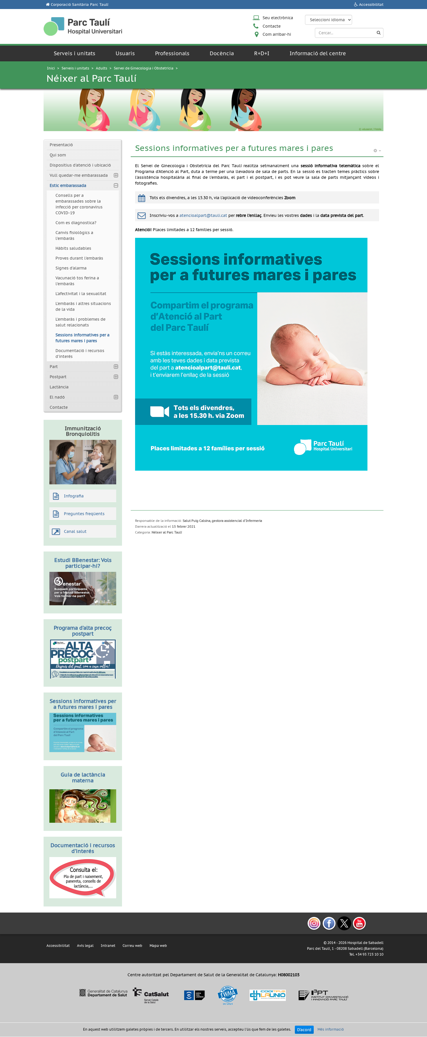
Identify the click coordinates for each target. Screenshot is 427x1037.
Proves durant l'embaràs (79, 258)
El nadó (57, 397)
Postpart (58, 376)
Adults (101, 68)
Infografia (74, 496)
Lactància (59, 387)
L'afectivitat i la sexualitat (80, 293)
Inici (51, 68)
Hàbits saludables (73, 248)
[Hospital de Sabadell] (83, 26)
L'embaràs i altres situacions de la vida (83, 306)
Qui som (58, 155)
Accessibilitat (371, 4)
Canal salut (75, 531)
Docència (222, 53)
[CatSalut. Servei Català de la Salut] (124, 995)
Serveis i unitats (74, 53)
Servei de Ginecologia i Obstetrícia (143, 68)
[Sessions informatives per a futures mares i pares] (82, 732)
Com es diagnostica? (75, 222)
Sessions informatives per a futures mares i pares (82, 337)
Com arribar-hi (277, 34)
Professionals (172, 53)
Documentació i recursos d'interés (79, 353)
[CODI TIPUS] (268, 995)
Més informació (330, 1029)
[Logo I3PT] (323, 995)
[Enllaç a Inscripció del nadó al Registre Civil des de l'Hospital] (83, 658)
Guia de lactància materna (83, 777)
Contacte (272, 26)
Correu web (132, 945)
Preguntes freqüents (84, 513)
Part (54, 366)
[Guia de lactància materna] (82, 805)
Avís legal (85, 945)
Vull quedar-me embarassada (79, 175)
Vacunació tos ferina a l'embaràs (77, 280)
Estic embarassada (68, 185)
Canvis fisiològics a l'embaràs (74, 235)
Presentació (61, 144)
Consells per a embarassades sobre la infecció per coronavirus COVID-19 (79, 204)
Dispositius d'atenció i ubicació (80, 165)
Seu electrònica (278, 17)
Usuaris (125, 53)
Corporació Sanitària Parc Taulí (79, 4)
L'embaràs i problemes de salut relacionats (80, 322)
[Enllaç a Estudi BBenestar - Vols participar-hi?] (82, 588)
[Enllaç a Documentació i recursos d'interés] (82, 877)
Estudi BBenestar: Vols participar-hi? (83, 563)
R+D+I (261, 53)
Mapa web (158, 945)
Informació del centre (318, 53)
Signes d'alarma (71, 268)
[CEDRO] (194, 995)
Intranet (108, 945)
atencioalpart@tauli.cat (203, 215)
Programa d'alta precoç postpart (83, 630)
